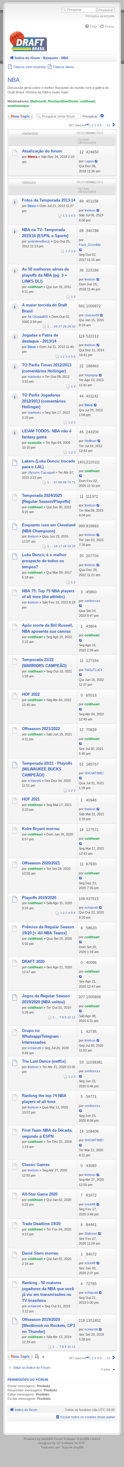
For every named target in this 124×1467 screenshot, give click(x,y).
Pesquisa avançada (99, 16)
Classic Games (36, 1164)
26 (55, 326)
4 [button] (98, 125)
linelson (90, 210)
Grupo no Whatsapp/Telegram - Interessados (41, 1036)
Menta (32, 156)
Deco (32, 206)
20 (74, 546)
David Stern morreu (40, 1253)
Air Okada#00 (38, 316)
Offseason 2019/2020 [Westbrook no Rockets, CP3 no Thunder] (48, 1325)
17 (60, 546)
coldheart (87, 101)
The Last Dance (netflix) (44, 1061)
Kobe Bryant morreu (41, 828)
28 (65, 326)
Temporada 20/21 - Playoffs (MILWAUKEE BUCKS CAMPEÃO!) (47, 769)
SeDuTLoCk (94, 670)
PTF (82, 1443)
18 (65, 546)
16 (55, 546)
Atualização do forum (42, 151)
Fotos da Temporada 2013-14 (48, 200)
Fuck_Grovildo (90, 244)
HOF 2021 (31, 799)
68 (60, 482)
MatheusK (38, 101)
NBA (14, 80)
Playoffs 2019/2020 (39, 897)
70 (69, 482)
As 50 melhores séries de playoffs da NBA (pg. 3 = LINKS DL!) (45, 275)
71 (74, 482)
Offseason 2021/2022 (41, 728)
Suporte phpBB (72, 1447)
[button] (87, 125)
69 (65, 482)
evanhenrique (18, 106)
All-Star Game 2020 (39, 1194)
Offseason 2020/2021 (41, 863)
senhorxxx (92, 601)
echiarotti (34, 780)
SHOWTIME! (94, 773)
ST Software (65, 1443)
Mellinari (90, 441)
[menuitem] (91, 26)
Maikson (91, 1233)
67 (55, 482)
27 (60, 326)
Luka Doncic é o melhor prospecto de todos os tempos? (44, 561)
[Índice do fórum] (54, 50)
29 (69, 326)
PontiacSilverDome (63, 101)
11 (74, 1017)
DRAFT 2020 (33, 961)
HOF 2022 (31, 694)
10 (69, 1017)
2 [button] (93, 125)
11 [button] (108, 125)
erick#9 (90, 1204)
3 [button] (95, 125)
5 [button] (101, 125)
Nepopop (91, 375)
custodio (35, 442)
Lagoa (89, 161)
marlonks (34, 376)
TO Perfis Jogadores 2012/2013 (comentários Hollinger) (44, 401)
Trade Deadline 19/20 (41, 1223)
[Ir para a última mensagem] (96, 161)
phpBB (46, 1438)
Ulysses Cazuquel (41, 472)
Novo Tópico (16, 115)
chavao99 (92, 315)
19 (69, 546)
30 (74, 326)
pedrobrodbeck (39, 241)
